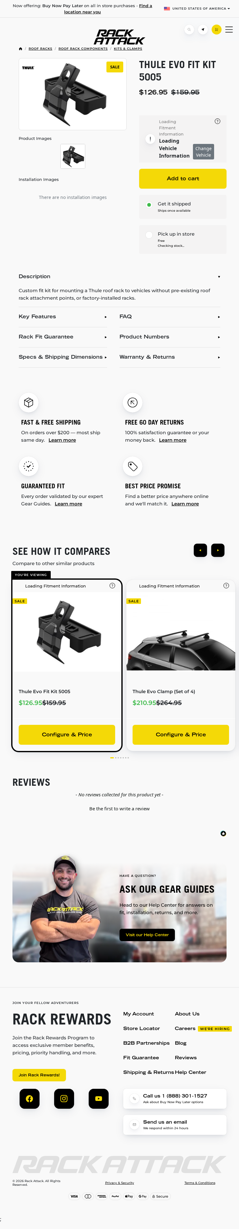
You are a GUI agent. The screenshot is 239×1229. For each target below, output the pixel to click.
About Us (187, 1014)
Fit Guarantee (141, 1058)
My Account (138, 1014)
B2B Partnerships (146, 1043)
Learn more (62, 440)
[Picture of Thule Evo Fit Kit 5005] (72, 156)
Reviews (186, 1058)
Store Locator (141, 1029)
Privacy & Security (119, 1183)
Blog (180, 1043)
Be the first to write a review (119, 808)
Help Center (190, 1072)
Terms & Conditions (200, 1183)
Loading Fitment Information (171, 127)
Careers (185, 1029)
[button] (119, 808)
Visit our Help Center (147, 935)
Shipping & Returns (148, 1072)
